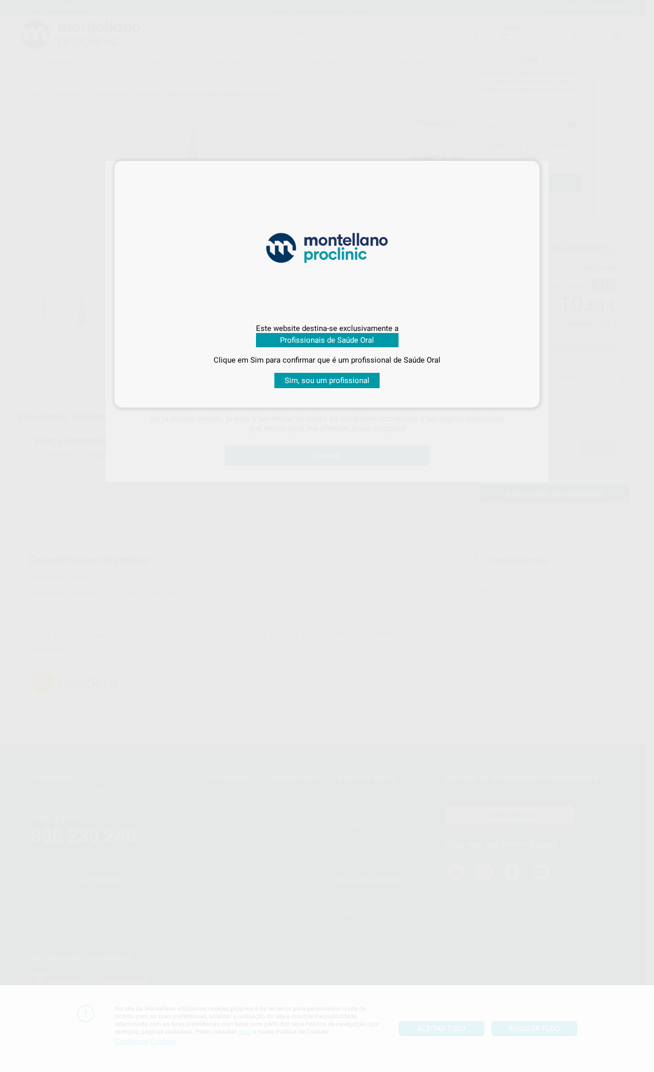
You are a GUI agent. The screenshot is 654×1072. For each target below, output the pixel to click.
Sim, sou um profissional (327, 380)
